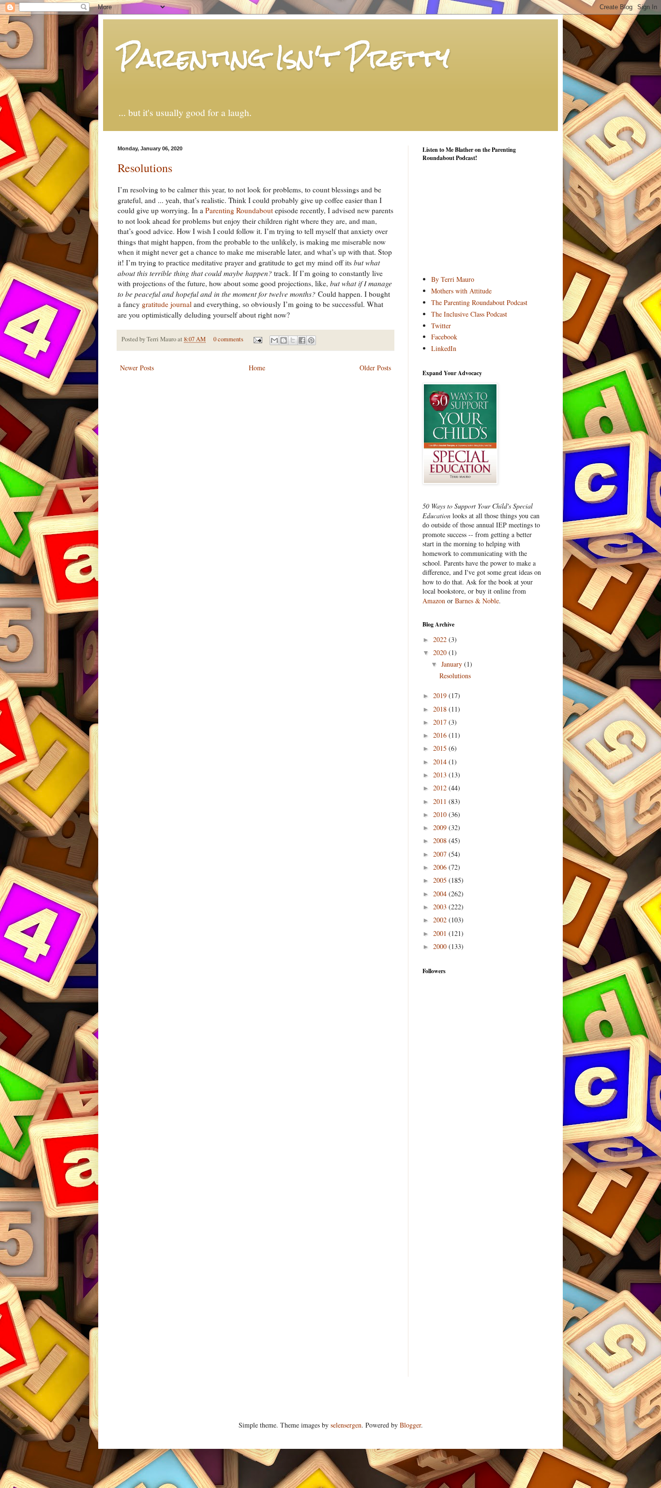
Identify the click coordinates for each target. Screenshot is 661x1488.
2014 (441, 761)
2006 (441, 867)
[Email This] (274, 340)
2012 (441, 787)
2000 (441, 946)
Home (257, 367)
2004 (441, 893)
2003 (441, 906)
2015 (441, 748)
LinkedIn (443, 348)
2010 (441, 814)
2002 (441, 919)
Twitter (441, 325)
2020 (441, 652)
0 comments (228, 339)
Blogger (410, 1425)
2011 (441, 801)
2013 (441, 774)
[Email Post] (257, 339)
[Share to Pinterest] (311, 340)
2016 (441, 735)
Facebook (444, 336)
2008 (441, 840)
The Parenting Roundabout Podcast (479, 302)
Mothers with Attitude (461, 290)
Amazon (433, 600)
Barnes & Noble (477, 600)
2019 (441, 695)
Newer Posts (137, 367)
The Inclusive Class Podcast (469, 314)
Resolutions (145, 167)
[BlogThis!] (283, 340)
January (452, 664)
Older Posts (375, 367)
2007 (441, 854)
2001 (441, 933)
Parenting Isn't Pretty (284, 57)
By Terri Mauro (452, 279)
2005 (441, 880)
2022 (441, 639)
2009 (441, 827)
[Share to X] (293, 340)
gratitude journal (167, 304)
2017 (441, 722)
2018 (441, 709)
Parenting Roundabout (239, 210)
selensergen (345, 1425)
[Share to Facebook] (302, 340)
